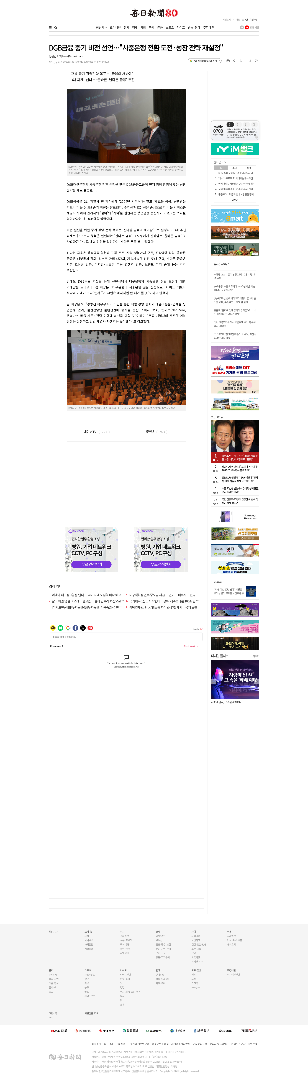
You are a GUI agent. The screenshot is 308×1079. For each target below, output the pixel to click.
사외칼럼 (88, 944)
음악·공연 (53, 979)
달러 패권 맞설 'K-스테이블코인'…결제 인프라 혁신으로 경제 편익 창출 (95, 601)
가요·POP (160, 983)
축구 (86, 983)
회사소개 (96, 1044)
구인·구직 (160, 953)
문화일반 (53, 974)
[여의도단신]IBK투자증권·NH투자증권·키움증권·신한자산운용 (91, 607)
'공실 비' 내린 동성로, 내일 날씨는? (232, 702)
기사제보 (236, 19)
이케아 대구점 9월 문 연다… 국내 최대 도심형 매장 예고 (86, 594)
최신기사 (101, 27)
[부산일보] (201, 1030)
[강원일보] (83, 1030)
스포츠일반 (89, 974)
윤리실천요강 (238, 1044)
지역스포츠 (89, 996)
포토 (193, 979)
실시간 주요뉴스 (221, 264)
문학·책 (52, 987)
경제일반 (160, 936)
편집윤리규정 (200, 1044)
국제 (151, 27)
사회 (143, 27)
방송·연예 (194, 27)
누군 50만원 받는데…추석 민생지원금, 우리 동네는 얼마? (240, 490)
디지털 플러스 (219, 655)
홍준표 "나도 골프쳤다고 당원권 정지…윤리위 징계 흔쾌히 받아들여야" (252, 194)
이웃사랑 (195, 957)
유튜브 (155, 431)
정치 (126, 27)
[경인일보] (130, 1030)
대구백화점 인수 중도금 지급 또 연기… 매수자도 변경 (162, 594)
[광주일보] (153, 1030)
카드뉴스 (195, 987)
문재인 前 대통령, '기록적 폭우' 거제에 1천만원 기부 (243, 189)
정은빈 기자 (55, 56)
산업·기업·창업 (163, 948)
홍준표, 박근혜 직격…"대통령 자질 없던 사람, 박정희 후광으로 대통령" (240, 457)
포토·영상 (196, 970)
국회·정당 (125, 944)
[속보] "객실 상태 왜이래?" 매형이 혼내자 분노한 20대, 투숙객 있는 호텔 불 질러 (235, 300)
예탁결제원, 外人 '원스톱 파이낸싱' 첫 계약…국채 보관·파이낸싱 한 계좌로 (175, 607)
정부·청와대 (126, 940)
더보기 (256, 656)
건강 (122, 987)
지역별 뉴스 (197, 961)
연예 (158, 970)
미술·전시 (53, 983)
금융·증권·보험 (163, 944)
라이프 (181, 27)
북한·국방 (125, 948)
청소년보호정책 (160, 1044)
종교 (51, 991)
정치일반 (124, 936)
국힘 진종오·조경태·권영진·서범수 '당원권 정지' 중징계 (240, 501)
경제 (134, 27)
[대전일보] (177, 1030)
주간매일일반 (233, 974)
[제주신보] (249, 1030)
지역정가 (124, 953)
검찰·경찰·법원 (198, 944)
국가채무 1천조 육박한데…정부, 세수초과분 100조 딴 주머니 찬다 (170, 601)
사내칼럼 (88, 940)
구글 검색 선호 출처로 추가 (205, 60)
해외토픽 (231, 944)
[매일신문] (59, 1030)
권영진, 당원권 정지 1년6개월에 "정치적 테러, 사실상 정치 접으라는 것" (240, 479)
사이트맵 (252, 1044)
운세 (122, 1004)
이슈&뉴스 (219, 582)
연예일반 (160, 974)
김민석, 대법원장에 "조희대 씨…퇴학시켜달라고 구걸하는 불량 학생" (240, 468)
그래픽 (194, 983)
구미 (51, 1017)
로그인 (245, 19)
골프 (86, 991)
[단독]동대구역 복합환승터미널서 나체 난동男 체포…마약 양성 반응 (250, 173)
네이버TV (95, 431)
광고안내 (108, 1044)
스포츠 (170, 27)
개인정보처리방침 (180, 1044)
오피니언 (115, 27)
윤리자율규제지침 (219, 1044)
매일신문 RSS (91, 1013)
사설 (86, 936)
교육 (193, 953)
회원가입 (253, 19)
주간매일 (208, 27)
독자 (122, 996)
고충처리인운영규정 (138, 1044)
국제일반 (231, 936)
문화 (160, 27)
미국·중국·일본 (234, 940)
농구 (86, 987)
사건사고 (195, 940)
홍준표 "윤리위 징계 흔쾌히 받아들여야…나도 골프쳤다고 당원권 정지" (235, 312)
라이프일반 (125, 974)
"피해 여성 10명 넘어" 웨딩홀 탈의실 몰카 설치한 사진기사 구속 (229, 593)
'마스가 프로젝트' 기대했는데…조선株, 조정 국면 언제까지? (246, 178)
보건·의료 (196, 948)
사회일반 (195, 936)
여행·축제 (125, 979)
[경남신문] (106, 1030)
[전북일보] (225, 1030)
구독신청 (120, 1044)
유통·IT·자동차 (163, 957)
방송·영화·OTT (163, 979)
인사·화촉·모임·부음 (130, 991)
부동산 (159, 940)
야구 (86, 979)
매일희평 (88, 948)
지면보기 (226, 19)
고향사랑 (53, 1013)
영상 (193, 974)
